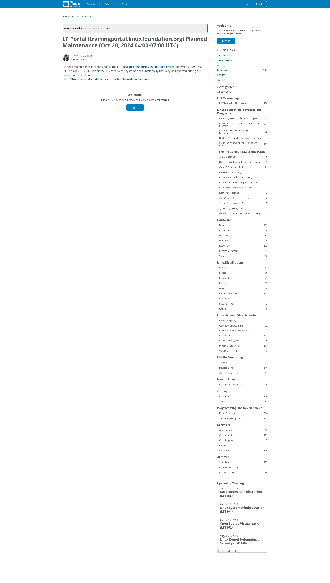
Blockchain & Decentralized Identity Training (243, 162)
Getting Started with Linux (243, 384)
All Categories (225, 55)
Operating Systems (243, 373)
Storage (243, 256)
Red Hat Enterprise (243, 293)
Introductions (243, 396)
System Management (243, 345)
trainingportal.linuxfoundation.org (152, 67)
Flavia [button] (75, 55)
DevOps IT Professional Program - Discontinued (243, 131)
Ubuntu (243, 309)
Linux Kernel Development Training (243, 187)
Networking (243, 245)
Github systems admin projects (234, 330)
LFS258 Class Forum (243, 472)
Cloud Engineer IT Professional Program (243, 118)
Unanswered (242, 70)
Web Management (243, 351)
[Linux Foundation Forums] (71, 4)
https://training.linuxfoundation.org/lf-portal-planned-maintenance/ (107, 79)
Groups (221, 74)
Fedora (243, 273)
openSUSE (243, 288)
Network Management (243, 340)
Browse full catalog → (229, 551)
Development (243, 367)
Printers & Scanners (243, 251)
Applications (243, 430)
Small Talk (243, 462)
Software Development (243, 418)
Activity (221, 65)
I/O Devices (243, 230)
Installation (243, 450)
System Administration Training (243, 203)
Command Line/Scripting (243, 325)
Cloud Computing (243, 320)
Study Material (243, 401)
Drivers (243, 225)
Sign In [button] (135, 107)
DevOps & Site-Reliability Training (243, 177)
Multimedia (243, 240)
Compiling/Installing (243, 440)
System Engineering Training (243, 208)
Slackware (243, 298)
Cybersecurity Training (243, 172)
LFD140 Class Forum (243, 467)
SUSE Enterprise (243, 303)
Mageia (243, 283)
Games (243, 445)
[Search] (248, 4)
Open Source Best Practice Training (243, 198)
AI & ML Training (243, 156)
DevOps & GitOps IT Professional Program (243, 138)
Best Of (221, 79)
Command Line (243, 435)
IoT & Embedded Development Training (243, 182)
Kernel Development (243, 413)
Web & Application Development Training (243, 213)
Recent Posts (224, 60)
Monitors (243, 235)
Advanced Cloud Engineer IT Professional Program (243, 124)
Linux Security (243, 335)
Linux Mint (243, 278)
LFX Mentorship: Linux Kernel (243, 103)
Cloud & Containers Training (243, 167)
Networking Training (243, 193)
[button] (66, 57)
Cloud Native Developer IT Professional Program (243, 144)
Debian (243, 267)
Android (243, 362)
